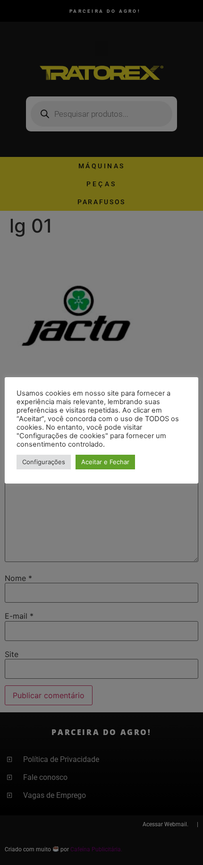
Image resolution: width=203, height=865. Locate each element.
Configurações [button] (43, 462)
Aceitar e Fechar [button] (105, 462)
